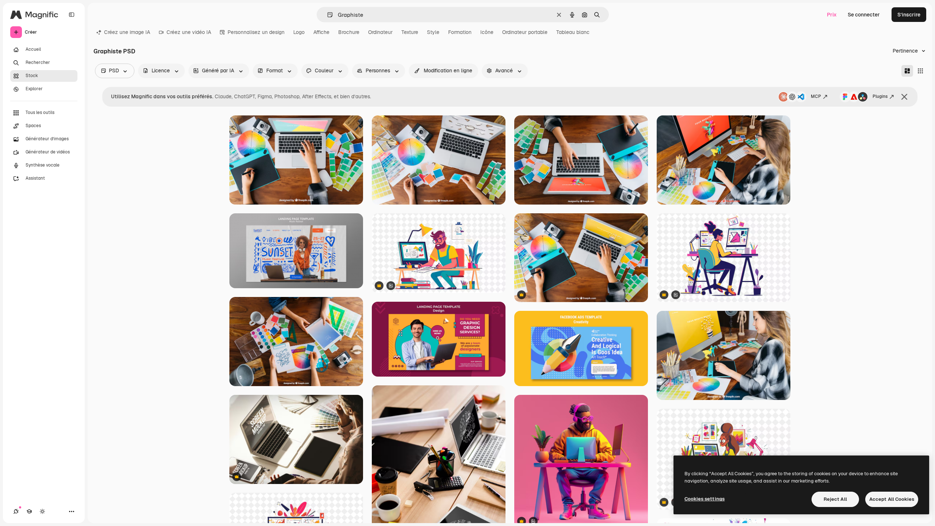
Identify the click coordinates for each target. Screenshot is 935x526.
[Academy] (29, 511)
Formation (460, 32)
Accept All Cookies (891, 499)
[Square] (920, 71)
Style (433, 32)
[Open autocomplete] (327, 15)
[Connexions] (16, 511)
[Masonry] (907, 71)
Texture (409, 32)
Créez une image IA (127, 32)
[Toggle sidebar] (71, 14)
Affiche (321, 32)
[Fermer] (904, 96)
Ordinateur (380, 32)
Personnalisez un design (256, 32)
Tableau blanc (572, 32)
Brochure (348, 32)
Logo (299, 32)
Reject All (835, 499)
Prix (832, 14)
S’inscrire (908, 14)
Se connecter (864, 14)
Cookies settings (704, 499)
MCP (816, 96)
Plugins (880, 96)
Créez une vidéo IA (189, 32)
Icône (486, 32)
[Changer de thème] (42, 511)
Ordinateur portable (524, 32)
